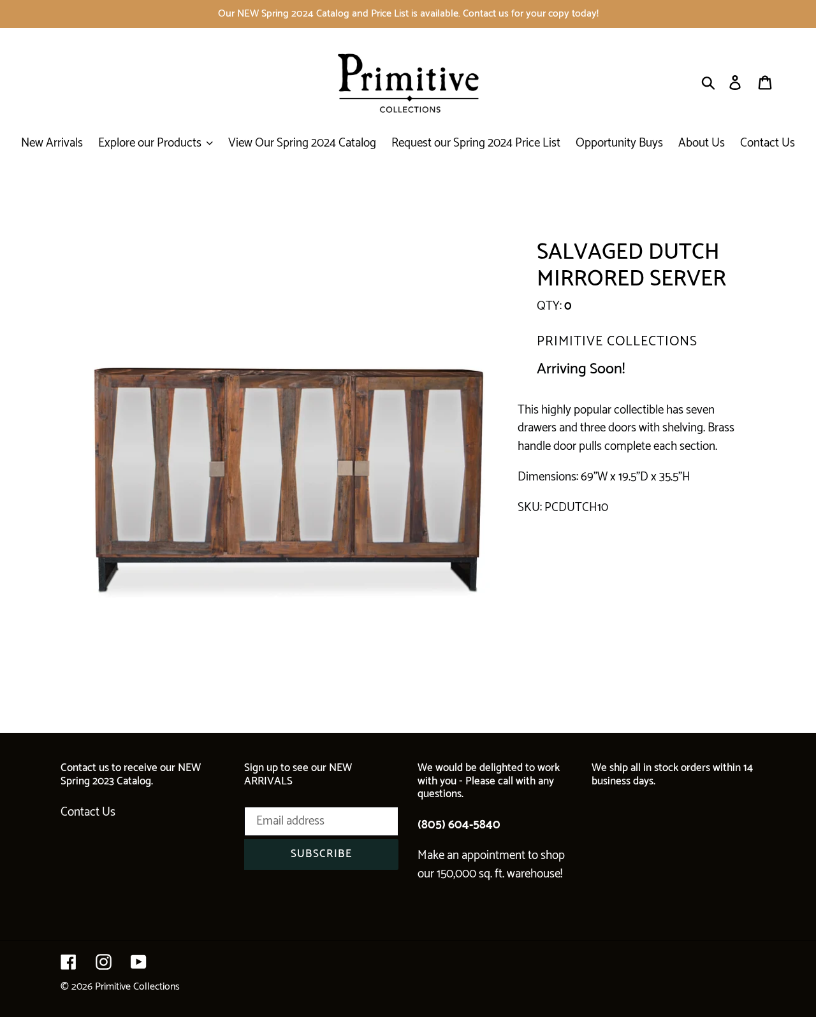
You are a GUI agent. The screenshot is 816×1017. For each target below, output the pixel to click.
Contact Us (88, 812)
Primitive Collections (137, 986)
